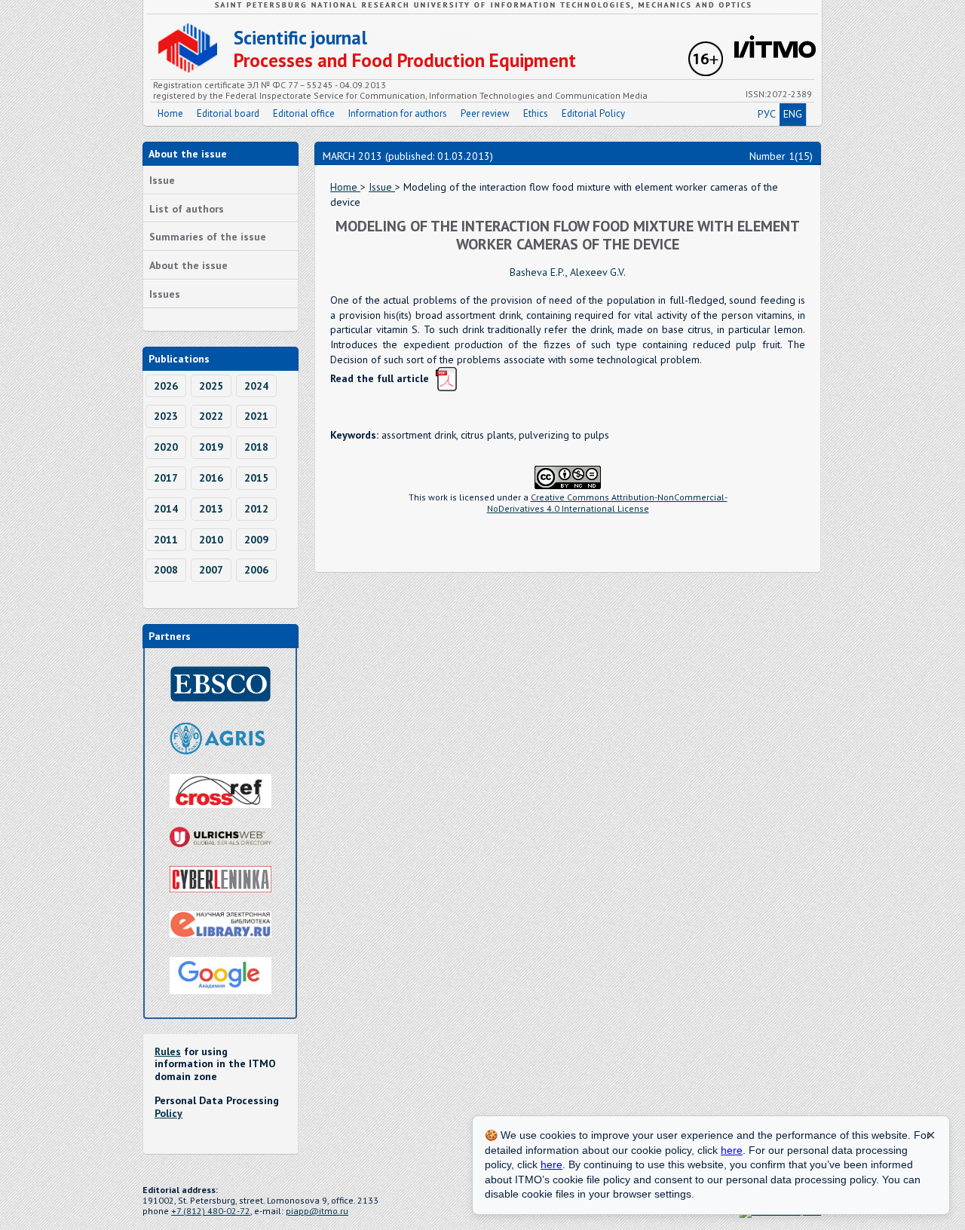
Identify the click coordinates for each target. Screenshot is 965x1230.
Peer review (485, 113)
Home (170, 113)
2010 (211, 539)
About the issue (188, 265)
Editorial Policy (593, 113)
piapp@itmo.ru (317, 1210)
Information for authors (397, 113)
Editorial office (304, 113)
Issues (164, 294)
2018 (256, 447)
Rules (168, 1051)
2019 (211, 447)
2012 (256, 509)
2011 (166, 539)
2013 (211, 509)
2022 (211, 416)
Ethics (535, 113)
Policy (168, 1113)
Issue (162, 180)
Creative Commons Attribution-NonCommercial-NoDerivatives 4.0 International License (607, 502)
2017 (166, 478)
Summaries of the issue (207, 236)
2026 (166, 386)
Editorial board (228, 113)
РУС (767, 114)
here (732, 1150)
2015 (256, 478)
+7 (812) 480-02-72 (210, 1210)
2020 (166, 447)
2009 (256, 539)
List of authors (186, 209)
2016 (211, 478)
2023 (166, 416)
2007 (211, 570)
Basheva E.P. (537, 272)
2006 (256, 570)
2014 (166, 509)
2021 (256, 416)
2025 (211, 386)
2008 (166, 570)
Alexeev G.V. (598, 272)
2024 (256, 386)
